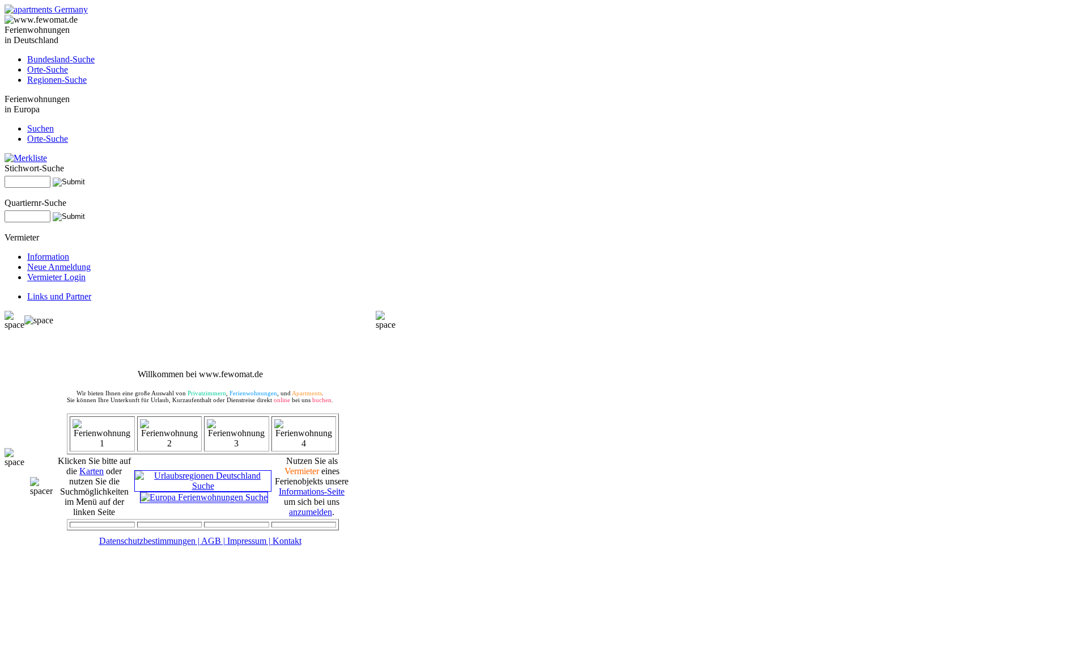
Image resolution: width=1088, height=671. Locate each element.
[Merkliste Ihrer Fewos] (26, 158)
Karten (91, 471)
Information (48, 256)
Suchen (40, 128)
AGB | (214, 541)
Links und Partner (59, 296)
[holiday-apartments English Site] (46, 9)
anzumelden (310, 512)
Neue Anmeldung (59, 267)
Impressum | (250, 541)
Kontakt (287, 541)
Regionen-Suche (57, 80)
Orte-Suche (47, 69)
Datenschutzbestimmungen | (150, 541)
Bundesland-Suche (61, 59)
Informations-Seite (312, 491)
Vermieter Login (56, 277)
